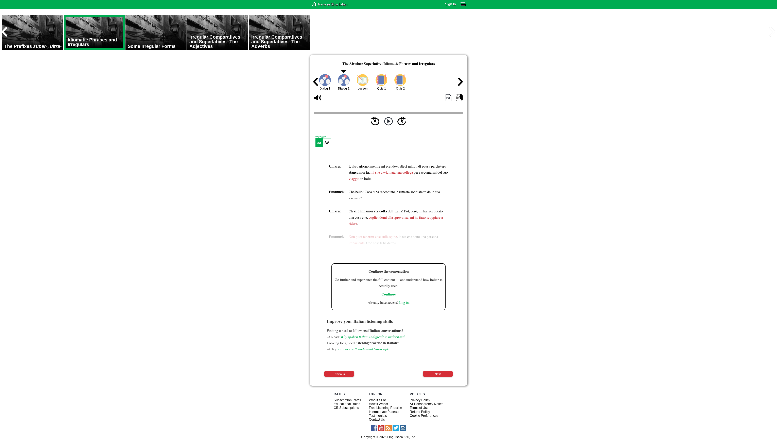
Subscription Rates (347, 400)
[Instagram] (403, 428)
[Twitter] (396, 428)
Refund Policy (420, 412)
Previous (339, 374)
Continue (388, 294)
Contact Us (377, 419)
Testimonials (378, 415)
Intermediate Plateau (384, 412)
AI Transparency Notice (426, 404)
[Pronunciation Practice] (459, 97)
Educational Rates (347, 404)
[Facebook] (374, 428)
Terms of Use (419, 407)
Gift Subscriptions (346, 407)
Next (438, 374)
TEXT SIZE (320, 137)
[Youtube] (381, 428)
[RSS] (388, 428)
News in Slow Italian (320, 4)
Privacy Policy (420, 400)
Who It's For (377, 400)
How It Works (378, 404)
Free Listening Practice (385, 407)
